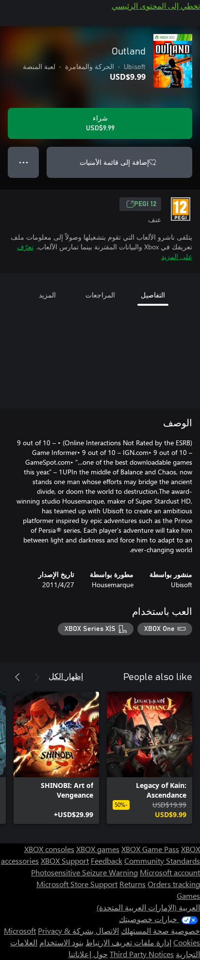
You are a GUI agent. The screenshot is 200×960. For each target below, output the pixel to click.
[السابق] (37, 677)
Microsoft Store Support (76, 884)
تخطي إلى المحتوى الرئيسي (156, 5)
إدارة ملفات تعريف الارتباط (128, 942)
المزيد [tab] (47, 294)
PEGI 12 (145, 204)
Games (188, 895)
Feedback (106, 860)
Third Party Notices (142, 954)
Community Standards (162, 860)
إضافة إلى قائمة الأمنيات (114, 162)
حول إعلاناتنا (88, 954)
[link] (149, 758)
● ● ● (23, 162)
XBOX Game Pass (150, 849)
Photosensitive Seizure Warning (84, 872)
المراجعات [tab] (100, 294)
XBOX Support (65, 860)
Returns (132, 884)
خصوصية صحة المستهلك (160, 930)
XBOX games (97, 849)
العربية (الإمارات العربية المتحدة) (148, 907)
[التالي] (17, 677)
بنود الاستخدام (61, 942)
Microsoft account (170, 872)
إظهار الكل (66, 676)
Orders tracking (174, 884)
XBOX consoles (49, 849)
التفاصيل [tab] (153, 294)
